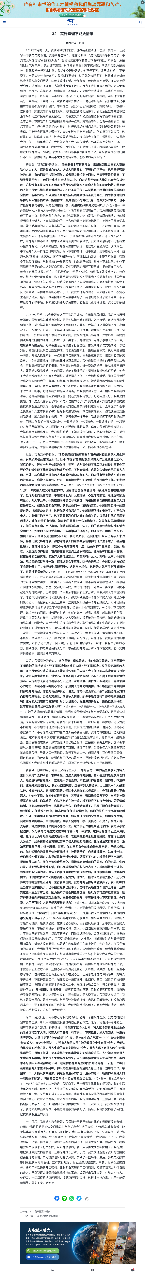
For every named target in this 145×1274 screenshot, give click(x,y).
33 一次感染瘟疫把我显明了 (45, 1216)
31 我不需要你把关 (40, 1211)
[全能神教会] (72, 22)
